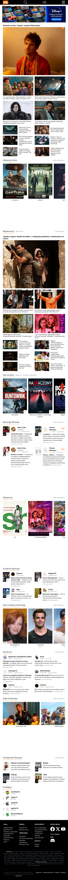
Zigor (18, 589)
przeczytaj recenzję (16, 444)
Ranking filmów (8, 834)
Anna (42, 657)
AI (35, 689)
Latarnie (40, 200)
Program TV (23, 828)
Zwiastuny (7, 497)
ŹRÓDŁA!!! (6, 689)
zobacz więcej (59, 231)
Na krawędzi (36, 865)
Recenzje (6, 840)
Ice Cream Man (41, 857)
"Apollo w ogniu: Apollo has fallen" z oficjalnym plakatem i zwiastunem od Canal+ (33, 237)
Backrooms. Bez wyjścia (50, 594)
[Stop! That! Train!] (21, 713)
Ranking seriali (23, 830)
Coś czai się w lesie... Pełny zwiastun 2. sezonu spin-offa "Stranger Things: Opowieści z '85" (17, 98)
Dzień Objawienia (53, 860)
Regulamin (39, 872)
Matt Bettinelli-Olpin (23, 765)
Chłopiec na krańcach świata (19, 860)
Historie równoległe (9, 857)
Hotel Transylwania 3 (18, 594)
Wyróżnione (19, 231)
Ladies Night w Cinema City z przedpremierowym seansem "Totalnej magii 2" (18, 335)
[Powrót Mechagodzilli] (38, 577)
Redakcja (63, 872)
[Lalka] (38, 778)
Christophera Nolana (55, 767)
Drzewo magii (11, 862)
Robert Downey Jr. (16, 777)
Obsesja (18, 862)
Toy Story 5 (45, 860)
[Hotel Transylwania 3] (6, 593)
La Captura (15, 200)
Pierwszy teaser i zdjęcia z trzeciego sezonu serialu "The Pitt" (25, 151)
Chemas (19, 573)
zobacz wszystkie (58, 160)
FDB (54, 431)
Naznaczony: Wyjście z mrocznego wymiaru (32, 851)
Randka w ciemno (17, 454)
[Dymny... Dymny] (38, 452)
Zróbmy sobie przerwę (43, 864)
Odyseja (14, 775)
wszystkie (58, 605)
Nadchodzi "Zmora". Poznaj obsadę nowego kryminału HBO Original (25, 129)
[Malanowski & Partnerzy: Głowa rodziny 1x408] (6, 577)
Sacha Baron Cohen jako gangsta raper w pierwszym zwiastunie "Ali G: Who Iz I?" (48, 311)
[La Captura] (15, 181)
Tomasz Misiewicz (52, 428)
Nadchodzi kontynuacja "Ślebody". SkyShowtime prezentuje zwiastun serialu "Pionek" (50, 98)
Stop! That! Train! (21, 726)
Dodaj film (22, 836)
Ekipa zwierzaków (24, 858)
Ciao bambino (13, 864)
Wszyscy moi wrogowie (47, 855)
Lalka (45, 775)
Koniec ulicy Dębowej (27, 855)
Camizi (50, 589)
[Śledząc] (38, 766)
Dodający (7, 787)
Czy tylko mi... (39, 661)
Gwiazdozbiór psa (31, 864)
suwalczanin (15, 792)
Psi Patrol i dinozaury (30, 857)
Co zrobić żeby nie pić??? (43, 675)
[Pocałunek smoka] (6, 431)
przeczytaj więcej (15, 586)
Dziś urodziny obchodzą (14, 605)
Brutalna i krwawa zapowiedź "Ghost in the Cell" (25, 366)
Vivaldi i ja (22, 853)
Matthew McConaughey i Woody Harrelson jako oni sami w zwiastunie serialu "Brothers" (18, 311)
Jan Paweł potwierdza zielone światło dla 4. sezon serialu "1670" (57, 129)
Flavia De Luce (20, 857)
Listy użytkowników (41, 830)
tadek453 (14, 803)
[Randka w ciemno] (6, 452)
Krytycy (37, 844)
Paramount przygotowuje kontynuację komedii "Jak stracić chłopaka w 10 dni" (58, 356)
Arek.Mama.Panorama (32, 853)
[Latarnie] (40, 181)
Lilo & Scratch (21, 864)
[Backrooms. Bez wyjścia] (38, 593)
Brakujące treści (24, 844)
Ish (15, 537)
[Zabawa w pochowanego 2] (6, 766)
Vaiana (48, 858)
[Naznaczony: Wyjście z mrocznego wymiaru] (40, 396)
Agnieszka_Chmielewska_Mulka (20, 657)
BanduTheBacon (17, 814)
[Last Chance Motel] (40, 518)
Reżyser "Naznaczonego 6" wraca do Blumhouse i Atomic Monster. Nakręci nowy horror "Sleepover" (58, 345)
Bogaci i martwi (49, 851)
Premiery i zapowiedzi (10, 832)
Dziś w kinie (8, 375)
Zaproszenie (54, 858)
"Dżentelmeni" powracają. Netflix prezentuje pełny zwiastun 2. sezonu (49, 122)
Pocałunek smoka (17, 434)
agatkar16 (14, 808)
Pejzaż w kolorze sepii (53, 857)
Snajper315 (52, 573)
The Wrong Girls (43, 853)
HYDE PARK (43, 672)
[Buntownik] (15, 396)
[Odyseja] (6, 778)
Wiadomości (8, 231)
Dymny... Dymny (48, 455)
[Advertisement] (34, 215)
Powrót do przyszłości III (28, 862)
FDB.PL (10, 658)
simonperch (12, 671)
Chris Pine (40, 645)
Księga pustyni (14, 853)
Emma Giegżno (47, 777)
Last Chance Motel (40, 537)
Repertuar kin (8, 830)
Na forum (7, 652)
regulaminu (18, 876)
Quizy (5, 842)
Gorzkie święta (54, 864)
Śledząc (45, 763)
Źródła (37, 846)
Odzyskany (37, 855)
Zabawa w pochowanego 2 (20, 763)
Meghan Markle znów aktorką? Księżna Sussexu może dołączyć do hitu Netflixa (57, 151)
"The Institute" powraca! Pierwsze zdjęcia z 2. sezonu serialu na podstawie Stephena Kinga (25, 344)
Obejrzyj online (10, 160)
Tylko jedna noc (58, 855)
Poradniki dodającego (26, 838)
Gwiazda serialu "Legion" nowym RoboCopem (21, 25)
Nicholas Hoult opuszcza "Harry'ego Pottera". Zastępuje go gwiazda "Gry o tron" (17, 122)
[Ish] (15, 518)
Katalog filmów (8, 828)
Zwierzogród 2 (59, 726)
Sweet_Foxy (21, 427)
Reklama (57, 872)
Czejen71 (14, 797)
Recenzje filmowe (11, 422)
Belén (55, 862)
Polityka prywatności (48, 872)
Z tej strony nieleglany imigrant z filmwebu (17, 675)
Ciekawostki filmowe (12, 757)
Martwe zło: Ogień (40, 858)
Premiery (30, 375)
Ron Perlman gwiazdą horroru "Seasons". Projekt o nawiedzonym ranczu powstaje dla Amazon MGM (26, 141)
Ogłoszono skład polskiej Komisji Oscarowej (24, 356)
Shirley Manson (15, 645)
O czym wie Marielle (54, 853)
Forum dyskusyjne (40, 828)
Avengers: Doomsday (21, 781)
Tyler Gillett (17, 767)
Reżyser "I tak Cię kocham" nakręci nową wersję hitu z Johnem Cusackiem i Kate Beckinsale (58, 140)
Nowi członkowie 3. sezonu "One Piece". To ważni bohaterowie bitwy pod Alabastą (58, 366)
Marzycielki (17, 855)
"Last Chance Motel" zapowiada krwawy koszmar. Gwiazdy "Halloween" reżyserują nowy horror (50, 336)
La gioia (50, 862)
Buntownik (15, 415)
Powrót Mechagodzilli (50, 578)
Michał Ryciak (45, 671)
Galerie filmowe (10, 698)
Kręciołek (10, 855)
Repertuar (18, 375)
